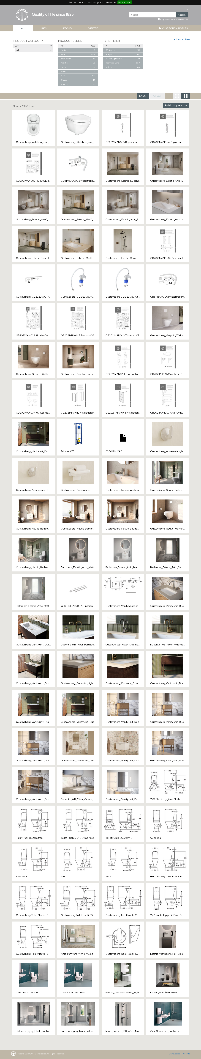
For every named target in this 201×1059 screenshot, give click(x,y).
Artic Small (77, 58)
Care (77, 75)
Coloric (77, 84)
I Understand (124, 2)
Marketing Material (122, 58)
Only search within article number (174, 19)
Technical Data (122, 63)
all (23, 28)
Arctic (77, 50)
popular (157, 95)
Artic (77, 54)
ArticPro (77, 63)
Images (122, 54)
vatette (93, 28)
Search (182, 14)
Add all (176, 105)
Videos (122, 67)
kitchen (67, 28)
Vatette (186, 1054)
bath (44, 28)
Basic (77, 71)
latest (143, 95)
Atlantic (77, 67)
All (77, 46)
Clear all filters (183, 39)
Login (185, 9)
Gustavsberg (174, 1054)
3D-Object (122, 50)
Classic (77, 80)
